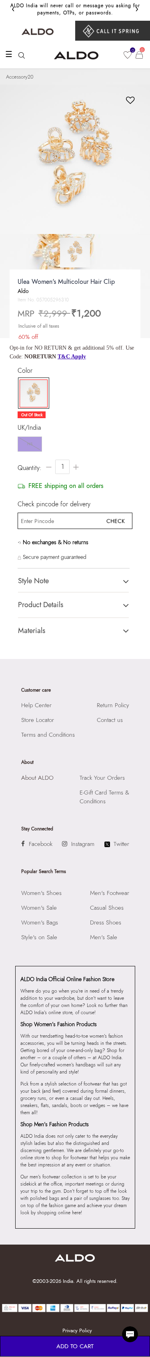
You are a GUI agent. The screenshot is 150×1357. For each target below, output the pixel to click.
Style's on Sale (39, 937)
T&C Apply (72, 357)
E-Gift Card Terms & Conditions (104, 797)
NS (29, 444)
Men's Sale (103, 937)
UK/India (29, 427)
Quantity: (30, 467)
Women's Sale (39, 907)
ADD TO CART (75, 1346)
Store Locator (37, 720)
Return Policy (113, 705)
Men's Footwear (109, 893)
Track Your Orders (102, 777)
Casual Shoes (107, 907)
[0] (128, 55)
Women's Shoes (41, 893)
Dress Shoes (105, 922)
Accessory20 (20, 77)
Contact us (110, 720)
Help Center (36, 705)
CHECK (115, 521)
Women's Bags (39, 922)
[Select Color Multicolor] (32, 393)
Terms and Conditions (48, 734)
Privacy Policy (77, 1330)
